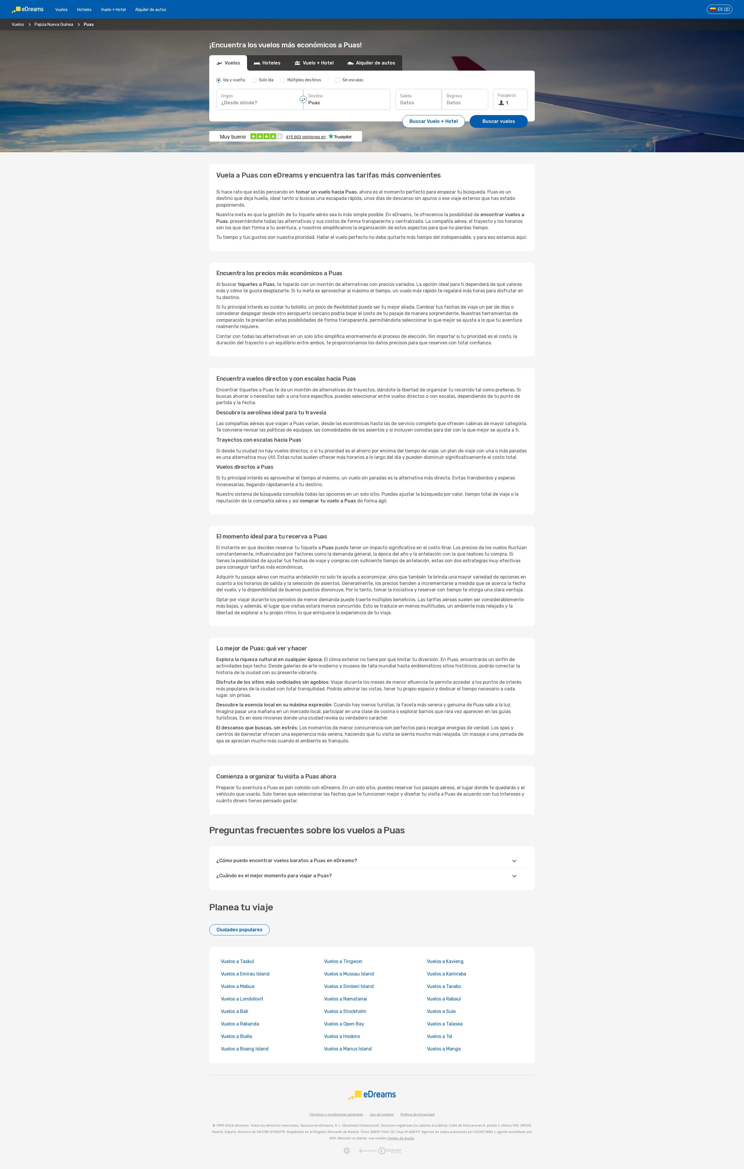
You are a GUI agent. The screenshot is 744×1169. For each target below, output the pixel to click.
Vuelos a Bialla (236, 1036)
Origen (227, 96)
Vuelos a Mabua (237, 986)
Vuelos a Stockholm (345, 1011)
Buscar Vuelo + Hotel (433, 121)
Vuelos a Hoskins (342, 1036)
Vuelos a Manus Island (348, 1049)
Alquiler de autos (150, 9)
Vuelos (61, 9)
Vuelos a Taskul (237, 961)
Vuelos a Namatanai (345, 999)
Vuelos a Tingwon (343, 961)
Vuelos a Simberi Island (349, 986)
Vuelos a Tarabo (444, 986)
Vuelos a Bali (234, 1011)
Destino (315, 96)
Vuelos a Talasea (445, 1024)
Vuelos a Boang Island (245, 1049)
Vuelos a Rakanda (240, 1024)
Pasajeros (507, 95)
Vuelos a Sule (441, 1011)
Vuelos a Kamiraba (446, 974)
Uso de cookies (382, 1114)
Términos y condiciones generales (336, 1114)
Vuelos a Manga (444, 1049)
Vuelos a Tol (439, 1036)
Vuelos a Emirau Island (245, 974)
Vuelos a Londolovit (242, 999)
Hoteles (84, 9)
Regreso (454, 96)
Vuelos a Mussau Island (349, 974)
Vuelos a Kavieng (445, 961)
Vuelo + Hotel (113, 9)
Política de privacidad (417, 1114)
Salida (406, 96)
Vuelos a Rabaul (444, 999)
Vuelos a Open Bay (344, 1024)
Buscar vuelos (498, 121)
